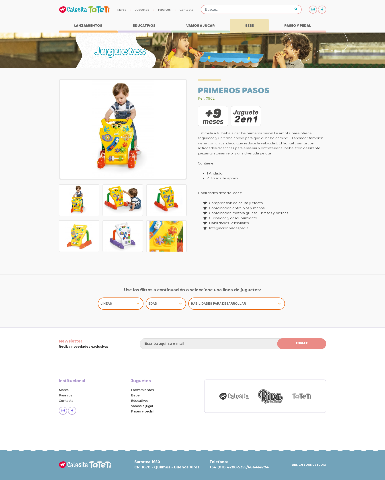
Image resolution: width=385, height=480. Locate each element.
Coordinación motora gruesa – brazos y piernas (248, 213)
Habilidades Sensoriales (228, 223)
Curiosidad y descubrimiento (232, 218)
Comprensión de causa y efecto (235, 203)
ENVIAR (302, 343)
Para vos (164, 9)
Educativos (144, 26)
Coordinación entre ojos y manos (236, 208)
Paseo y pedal (297, 26)
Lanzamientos (88, 26)
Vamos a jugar (200, 26)
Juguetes (142, 9)
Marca (121, 9)
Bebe (249, 26)
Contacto (187, 9)
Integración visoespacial (228, 228)
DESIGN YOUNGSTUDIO (309, 464)
